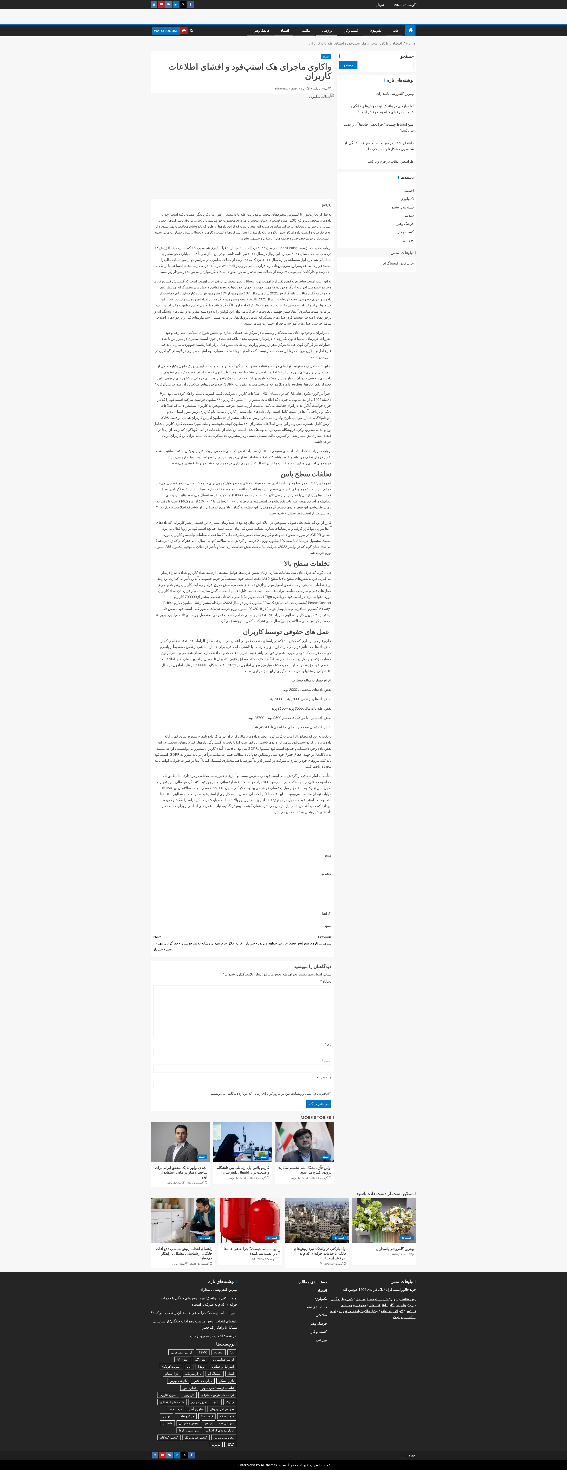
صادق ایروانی (320, 88)
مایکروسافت (185, 1416)
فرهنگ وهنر (261, 30)
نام (328, 1044)
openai (218, 1352)
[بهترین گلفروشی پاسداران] (384, 1220)
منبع (328, 925)
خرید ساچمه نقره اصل (372, 1299)
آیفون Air (182, 1359)
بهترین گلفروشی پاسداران (395, 93)
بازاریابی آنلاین (203, 1380)
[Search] (191, 30)
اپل (189, 1366)
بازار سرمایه (193, 1373)
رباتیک (230, 1402)
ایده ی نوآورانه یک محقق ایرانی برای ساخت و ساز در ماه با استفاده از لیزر (181, 1172)
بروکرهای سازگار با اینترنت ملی (391, 1305)
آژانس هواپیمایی (223, 1359)
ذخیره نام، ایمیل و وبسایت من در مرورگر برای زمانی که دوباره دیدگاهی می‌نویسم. (269, 1093)
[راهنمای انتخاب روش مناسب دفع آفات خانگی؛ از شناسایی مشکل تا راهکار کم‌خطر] (183, 1220)
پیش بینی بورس (224, 1437)
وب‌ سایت (324, 1077)
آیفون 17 (200, 1359)
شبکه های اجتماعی (172, 1402)
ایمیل (326, 1060)
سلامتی (306, 30)
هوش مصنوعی (188, 1423)
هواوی (208, 1423)
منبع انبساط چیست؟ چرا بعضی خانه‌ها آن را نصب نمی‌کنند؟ (194, 1313)
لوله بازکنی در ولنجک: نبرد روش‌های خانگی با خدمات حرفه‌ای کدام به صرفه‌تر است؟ (320, 1253)
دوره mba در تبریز (403, 1299)
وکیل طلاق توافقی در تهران (358, 1311)
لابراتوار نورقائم (392, 1311)
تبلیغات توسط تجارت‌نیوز (218, 1388)
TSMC (202, 1352)
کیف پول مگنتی (342, 1299)
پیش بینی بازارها (189, 1430)
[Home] (410, 30)
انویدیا (202, 1366)
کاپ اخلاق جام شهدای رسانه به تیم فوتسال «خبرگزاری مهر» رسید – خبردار (197, 943)
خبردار (381, 4)
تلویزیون (188, 1395)
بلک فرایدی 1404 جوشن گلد (363, 1289)
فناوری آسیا (195, 1409)
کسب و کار (351, 30)
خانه (396, 30)
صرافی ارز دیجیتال (222, 1409)
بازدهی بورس (178, 1380)
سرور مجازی (199, 1402)
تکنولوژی (375, 30)
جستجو (407, 56)
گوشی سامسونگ (196, 1437)
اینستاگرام (214, 1373)
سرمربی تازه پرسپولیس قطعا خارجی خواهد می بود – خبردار (288, 940)
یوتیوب (216, 1444)
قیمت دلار (175, 1409)
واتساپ (167, 1423)
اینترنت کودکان (171, 1366)
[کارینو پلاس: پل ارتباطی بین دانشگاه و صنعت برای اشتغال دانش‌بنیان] (242, 1142)
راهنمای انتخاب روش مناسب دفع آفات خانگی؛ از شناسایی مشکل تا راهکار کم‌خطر (184, 1253)
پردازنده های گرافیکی (220, 1430)
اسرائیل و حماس (223, 1366)
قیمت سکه (227, 1416)
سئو (216, 1402)
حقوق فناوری (168, 1395)
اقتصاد (285, 30)
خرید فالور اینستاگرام (398, 263)
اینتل (231, 1373)
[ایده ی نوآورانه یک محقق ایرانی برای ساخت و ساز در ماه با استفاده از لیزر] (180, 1142)
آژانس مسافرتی (181, 1352)
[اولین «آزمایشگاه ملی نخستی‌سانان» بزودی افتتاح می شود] (304, 1142)
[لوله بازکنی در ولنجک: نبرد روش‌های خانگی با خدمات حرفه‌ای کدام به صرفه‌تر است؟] (317, 1220)
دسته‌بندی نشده (402, 207)
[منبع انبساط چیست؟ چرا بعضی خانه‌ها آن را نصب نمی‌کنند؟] (250, 1220)
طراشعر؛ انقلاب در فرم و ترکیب (390, 161)
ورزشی (327, 30)
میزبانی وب (226, 1423)
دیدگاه (325, 981)
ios (232, 1352)
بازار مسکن (226, 1380)
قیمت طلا (207, 1416)
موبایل (166, 1416)
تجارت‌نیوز (189, 1388)
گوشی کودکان (169, 1437)
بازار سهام (172, 1373)
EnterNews (246, 1465)
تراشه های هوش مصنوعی (217, 1395)
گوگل (230, 1444)
